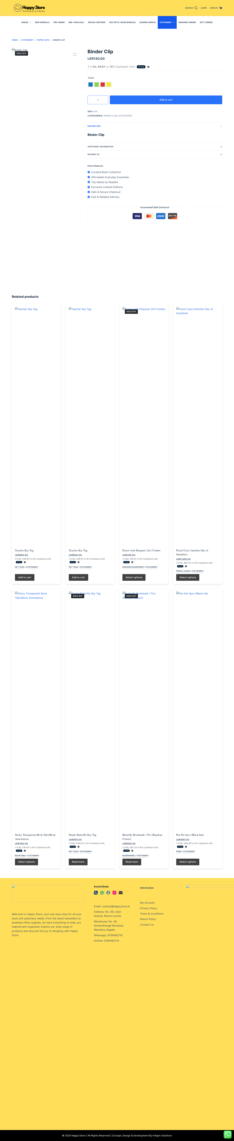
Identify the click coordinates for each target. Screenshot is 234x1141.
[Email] (121, 893)
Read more (78, 861)
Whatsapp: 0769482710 (108, 935)
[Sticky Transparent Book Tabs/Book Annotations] (36, 710)
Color (91, 77)
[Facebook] (108, 893)
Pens (178, 851)
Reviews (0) (93, 154)
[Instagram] (114, 893)
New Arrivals (42, 22)
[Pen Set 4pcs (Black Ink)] (197, 710)
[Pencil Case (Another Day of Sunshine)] (197, 426)
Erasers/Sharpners (133, 567)
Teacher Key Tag (24, 550)
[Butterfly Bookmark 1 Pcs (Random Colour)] (143, 710)
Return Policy (148, 919)
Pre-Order (59, 22)
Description (94, 126)
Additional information (100, 146)
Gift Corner (206, 22)
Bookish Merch (148, 22)
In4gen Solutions (162, 1135)
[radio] (90, 84)
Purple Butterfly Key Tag (82, 835)
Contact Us (147, 924)
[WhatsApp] (102, 893)
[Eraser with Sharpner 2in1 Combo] (143, 426)
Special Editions (96, 22)
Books (24, 22)
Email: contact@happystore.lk (112, 906)
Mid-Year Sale (76, 22)
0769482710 (111, 940)
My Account (147, 902)
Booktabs (20, 855)
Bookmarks (128, 855)
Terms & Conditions (152, 913)
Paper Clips (110, 115)
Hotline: (99, 940)
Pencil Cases (183, 571)
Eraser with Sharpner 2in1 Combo (141, 550)
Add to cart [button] (24, 577)
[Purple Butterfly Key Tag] (90, 710)
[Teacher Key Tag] (36, 426)
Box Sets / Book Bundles (122, 22)
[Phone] (96, 893)
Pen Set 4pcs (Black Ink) (190, 835)
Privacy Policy (148, 908)
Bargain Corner (187, 22)
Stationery (166, 22)
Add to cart (166, 99)
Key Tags (19, 567)
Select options (134, 577)
